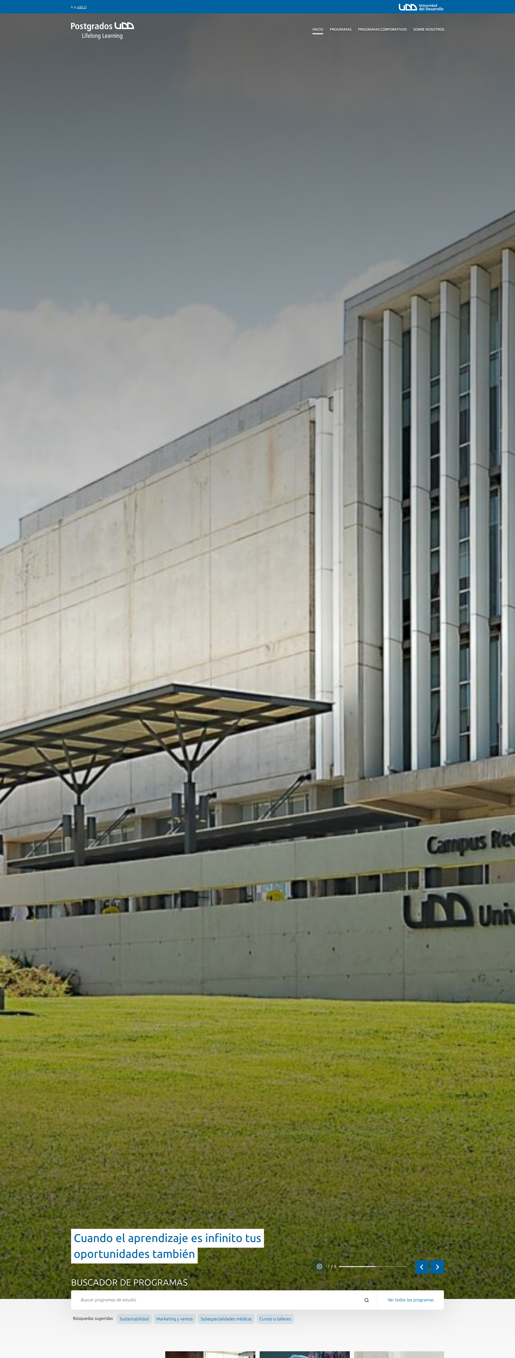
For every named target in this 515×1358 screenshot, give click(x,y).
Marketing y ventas (174, 1318)
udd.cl (81, 7)
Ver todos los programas (411, 1299)
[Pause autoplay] (319, 1266)
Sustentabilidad (134, 1318)
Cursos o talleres (275, 1318)
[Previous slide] (422, 1267)
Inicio (317, 29)
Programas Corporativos (382, 29)
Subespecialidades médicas (226, 1318)
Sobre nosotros (428, 29)
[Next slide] (437, 1267)
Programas (340, 29)
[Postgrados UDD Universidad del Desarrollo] (120, 30)
